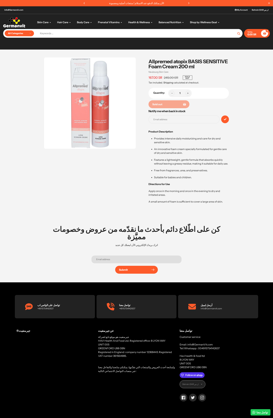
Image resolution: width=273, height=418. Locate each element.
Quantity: (159, 92)
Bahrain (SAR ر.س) (260, 10)
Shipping (168, 82)
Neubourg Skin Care (158, 72)
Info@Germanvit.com (13, 10)
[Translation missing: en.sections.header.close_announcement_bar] (269, 3)
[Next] (188, 3)
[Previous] (84, 3)
